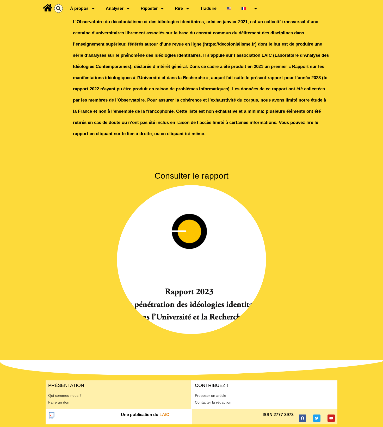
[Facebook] (302, 418)
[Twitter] (316, 418)
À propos (79, 8)
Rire (179, 8)
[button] (58, 8)
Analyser (114, 8)
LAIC (164, 414)
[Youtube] (331, 418)
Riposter (149, 8)
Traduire (208, 8)
